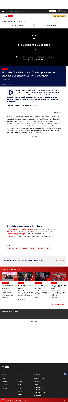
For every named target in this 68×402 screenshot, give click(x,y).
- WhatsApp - (11, 231)
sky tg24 (4, 381)
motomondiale (43, 248)
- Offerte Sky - (12, 236)
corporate (37, 395)
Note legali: (37, 374)
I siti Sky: (4, 374)
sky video (5, 384)
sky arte (4, 388)
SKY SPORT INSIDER (59, 16)
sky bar (20, 388)
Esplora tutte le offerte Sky (18, 11)
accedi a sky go (59, 374)
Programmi (21, 394)
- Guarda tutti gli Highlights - (17, 234)
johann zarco (14, 248)
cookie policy (38, 381)
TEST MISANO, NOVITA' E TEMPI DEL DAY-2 (21, 105)
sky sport (5, 378)
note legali (37, 384)
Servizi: (20, 374)
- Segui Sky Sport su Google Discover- (20, 229)
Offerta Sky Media (39, 392)
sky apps (20, 381)
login (64, 11)
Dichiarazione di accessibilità (39, 388)
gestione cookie (39, 378)
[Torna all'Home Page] (9, 16)
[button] (31, 400)
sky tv (20, 378)
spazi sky (20, 391)
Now (19, 384)
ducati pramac (28, 248)
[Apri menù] (2, 16)
